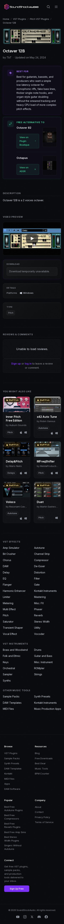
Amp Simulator (11, 547)
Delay (6, 572)
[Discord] (39, 917)
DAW (6, 566)
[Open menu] (56, 6)
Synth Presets (42, 696)
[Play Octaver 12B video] (32, 238)
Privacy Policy (42, 817)
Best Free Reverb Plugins (12, 825)
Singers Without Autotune (13, 847)
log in (28, 363)
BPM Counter (42, 773)
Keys (6, 662)
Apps (7, 783)
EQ (4, 578)
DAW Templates (12, 702)
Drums (37, 649)
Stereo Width (42, 621)
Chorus (7, 560)
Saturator (8, 621)
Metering (8, 603)
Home (6, 19)
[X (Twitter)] (32, 917)
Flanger (7, 584)
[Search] (48, 6)
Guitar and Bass (43, 655)
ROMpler (39, 668)
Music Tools (41, 768)
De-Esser (39, 566)
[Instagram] (25, 917)
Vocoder (39, 633)
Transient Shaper (13, 627)
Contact (39, 812)
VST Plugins (19, 19)
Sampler (7, 674)
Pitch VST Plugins (39, 19)
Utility (37, 627)
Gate (37, 584)
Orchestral (9, 668)
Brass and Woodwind (15, 649)
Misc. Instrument (43, 662)
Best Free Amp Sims (15, 832)
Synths (7, 680)
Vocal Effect (10, 633)
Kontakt (8, 773)
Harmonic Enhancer (14, 590)
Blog (37, 753)
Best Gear (40, 763)
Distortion (39, 572)
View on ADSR (24, 169)
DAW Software (12, 788)
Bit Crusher (9, 553)
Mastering (40, 596)
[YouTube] (18, 917)
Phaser (38, 609)
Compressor (41, 560)
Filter (37, 578)
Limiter (6, 596)
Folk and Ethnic (11, 655)
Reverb (38, 615)
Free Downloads (44, 758)
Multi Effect (9, 609)
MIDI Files (8, 708)
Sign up (16, 363)
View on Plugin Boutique (24, 141)
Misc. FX (39, 603)
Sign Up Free (17, 888)
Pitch (10, 312)
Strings (38, 674)
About (38, 807)
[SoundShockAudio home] (21, 7)
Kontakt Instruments (45, 590)
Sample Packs (11, 696)
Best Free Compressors (11, 817)
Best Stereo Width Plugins (11, 839)
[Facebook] (46, 917)
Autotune (39, 547)
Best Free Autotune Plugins (13, 808)
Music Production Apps (47, 708)
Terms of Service (44, 822)
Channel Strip (42, 553)
